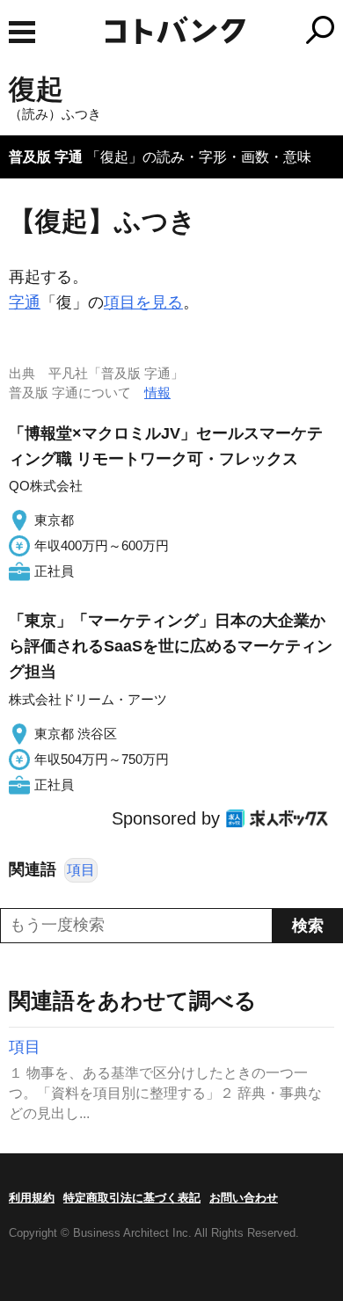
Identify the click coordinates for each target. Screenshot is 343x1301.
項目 (81, 869)
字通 (24, 302)
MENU (22, 32)
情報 (157, 392)
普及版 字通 (46, 156)
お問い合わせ (243, 1197)
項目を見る (143, 302)
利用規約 (32, 1197)
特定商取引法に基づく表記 (132, 1197)
